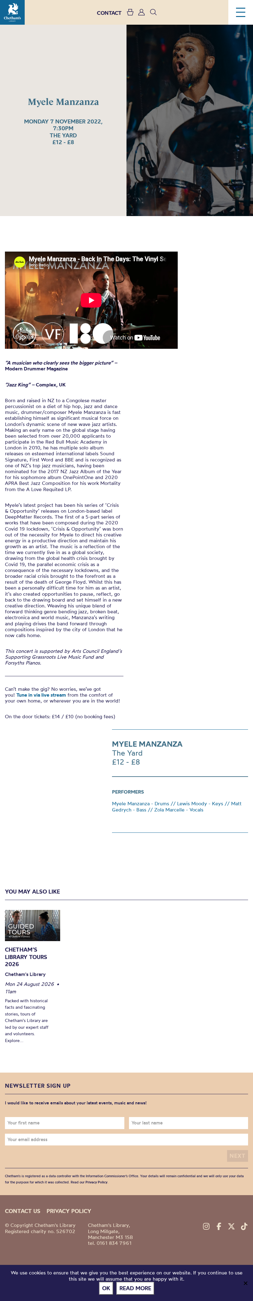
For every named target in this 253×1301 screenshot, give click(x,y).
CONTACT (109, 13)
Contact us (22, 1211)
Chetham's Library (12, 12)
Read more (135, 1288)
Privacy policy (69, 1211)
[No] (245, 1283)
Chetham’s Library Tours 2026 (26, 957)
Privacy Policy (96, 1182)
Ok (106, 1288)
